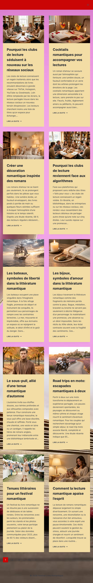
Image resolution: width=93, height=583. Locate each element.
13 (29, 560)
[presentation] (23, 29)
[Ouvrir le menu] (88, 5)
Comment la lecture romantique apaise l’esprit (69, 493)
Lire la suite (14, 121)
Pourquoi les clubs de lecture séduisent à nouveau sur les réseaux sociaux (22, 59)
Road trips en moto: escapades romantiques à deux (69, 386)
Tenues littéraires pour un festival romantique (21, 493)
